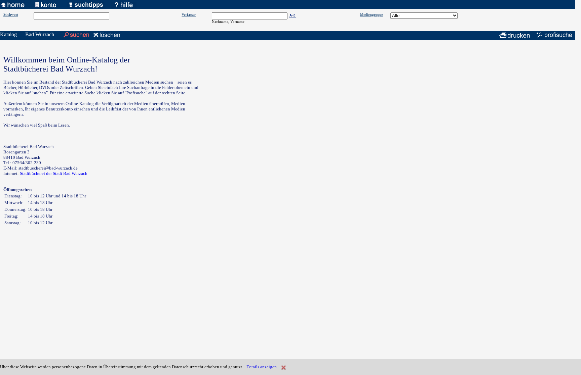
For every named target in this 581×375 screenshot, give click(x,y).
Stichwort (10, 14)
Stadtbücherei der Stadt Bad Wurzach (53, 173)
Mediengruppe (371, 14)
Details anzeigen (261, 366)
